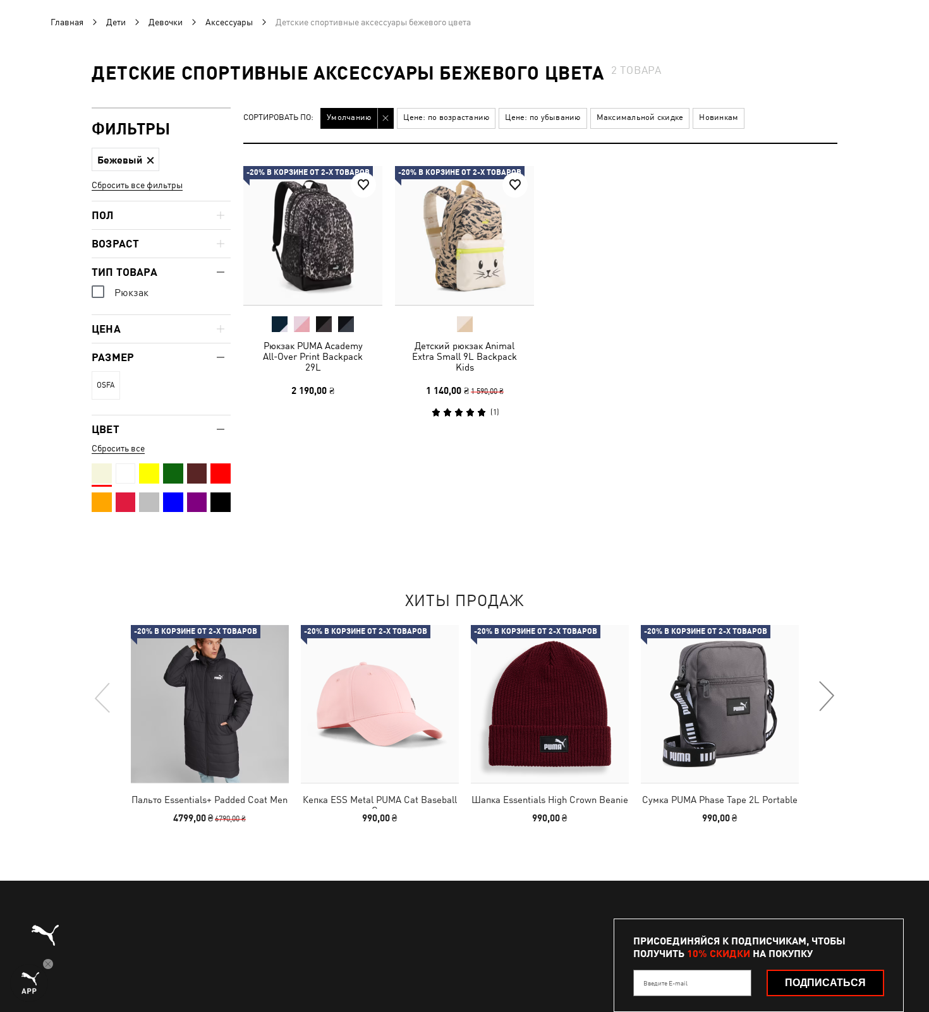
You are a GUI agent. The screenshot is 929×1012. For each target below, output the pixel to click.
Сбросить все (118, 448)
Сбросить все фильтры (137, 185)
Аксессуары (229, 22)
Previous (103, 697)
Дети (116, 22)
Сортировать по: (278, 118)
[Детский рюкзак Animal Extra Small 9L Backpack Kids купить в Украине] (464, 235)
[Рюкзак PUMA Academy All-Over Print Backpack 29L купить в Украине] (312, 235)
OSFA (105, 385)
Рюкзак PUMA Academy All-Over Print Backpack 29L (313, 356)
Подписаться (825, 982)
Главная (67, 22)
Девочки (166, 22)
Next (826, 697)
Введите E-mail (665, 983)
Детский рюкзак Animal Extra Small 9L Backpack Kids (464, 356)
